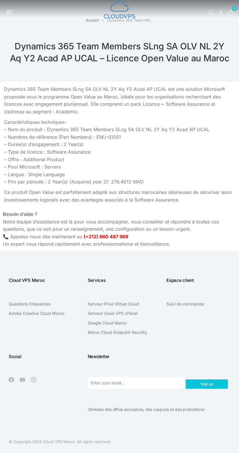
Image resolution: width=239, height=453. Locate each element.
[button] (9, 12)
